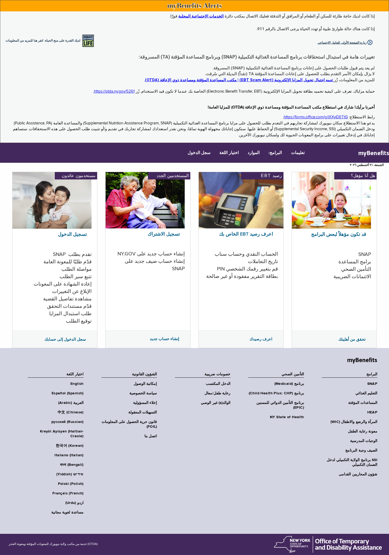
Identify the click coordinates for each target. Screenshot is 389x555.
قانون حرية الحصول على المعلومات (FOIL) (129, 424)
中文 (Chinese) (71, 412)
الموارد (254, 153)
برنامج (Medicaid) (289, 384)
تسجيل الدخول (72, 234)
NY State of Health (287, 417)
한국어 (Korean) (70, 446)
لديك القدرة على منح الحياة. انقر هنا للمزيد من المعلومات (43, 40)
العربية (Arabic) (71, 403)
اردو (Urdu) (74, 503)
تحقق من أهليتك (351, 339)
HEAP (372, 412)
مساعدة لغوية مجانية (67, 512)
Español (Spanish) (68, 393)
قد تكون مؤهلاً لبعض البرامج (338, 234)
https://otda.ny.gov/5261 (114, 91)
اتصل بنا (150, 436)
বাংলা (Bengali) (72, 465)
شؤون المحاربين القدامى (358, 474)
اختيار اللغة (228, 153)
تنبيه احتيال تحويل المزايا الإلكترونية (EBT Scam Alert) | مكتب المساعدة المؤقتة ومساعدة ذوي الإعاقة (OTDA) (239, 80)
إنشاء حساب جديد (164, 338)
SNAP (372, 384)
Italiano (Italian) (69, 455)
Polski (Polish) (71, 484)
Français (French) (68, 493)
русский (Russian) (67, 422)
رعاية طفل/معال (217, 393)
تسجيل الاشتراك (164, 234)
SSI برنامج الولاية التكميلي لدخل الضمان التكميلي (352, 462)
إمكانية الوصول (145, 384)
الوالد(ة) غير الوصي (215, 403)
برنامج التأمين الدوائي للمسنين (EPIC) (280, 405)
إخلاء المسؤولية (145, 403)
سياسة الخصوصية (143, 393)
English (77, 384)
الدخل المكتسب (218, 384)
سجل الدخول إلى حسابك (65, 339)
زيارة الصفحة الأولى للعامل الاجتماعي (342, 42)
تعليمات (298, 153)
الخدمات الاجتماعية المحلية (201, 16)
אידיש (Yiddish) (70, 474)
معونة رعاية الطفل (362, 431)
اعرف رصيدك (261, 339)
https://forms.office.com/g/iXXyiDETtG (316, 117)
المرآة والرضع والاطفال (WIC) (354, 422)
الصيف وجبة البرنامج (361, 450)
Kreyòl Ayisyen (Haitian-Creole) (62, 434)
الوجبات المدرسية (363, 441)
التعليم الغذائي (366, 393)
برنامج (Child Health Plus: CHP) (276, 393)
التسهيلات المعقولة (142, 412)
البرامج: (275, 153)
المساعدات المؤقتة (362, 403)
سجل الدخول (199, 153)
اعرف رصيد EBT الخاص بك (246, 234)
